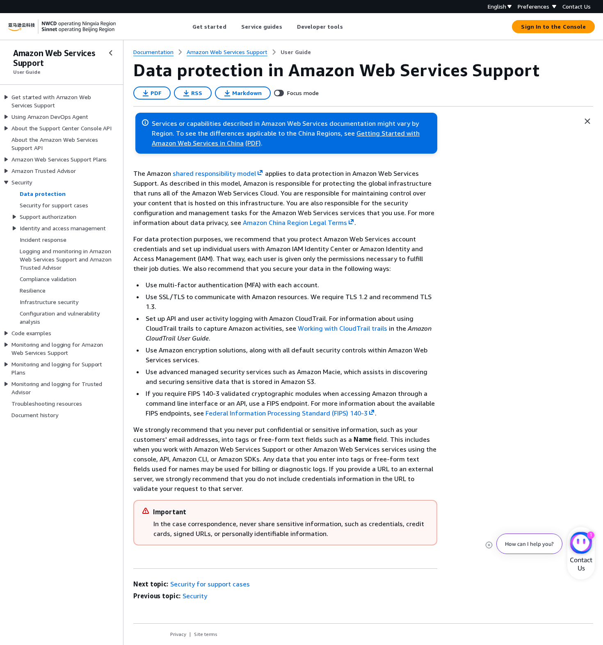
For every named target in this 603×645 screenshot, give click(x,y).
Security (195, 596)
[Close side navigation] (110, 52)
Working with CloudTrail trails (342, 328)
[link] (296, 52)
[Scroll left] (186, 26)
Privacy (178, 634)
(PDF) (253, 143)
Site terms (205, 634)
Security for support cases (210, 584)
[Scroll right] (349, 26)
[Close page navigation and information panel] (587, 121)
